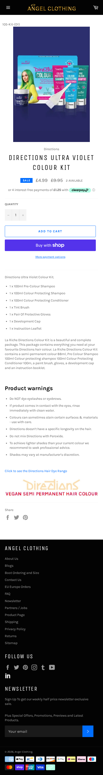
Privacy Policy (15, 629)
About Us (11, 559)
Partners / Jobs (16, 608)
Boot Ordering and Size (22, 573)
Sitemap (11, 643)
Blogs (9, 566)
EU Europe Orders (18, 587)
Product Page (15, 615)
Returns (11, 636)
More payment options (50, 256)
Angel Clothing (23, 751)
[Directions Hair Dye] (51, 495)
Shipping (11, 622)
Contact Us (13, 580)
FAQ (7, 594)
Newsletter (13, 601)
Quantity (11, 204)
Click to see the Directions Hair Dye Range (36, 471)
